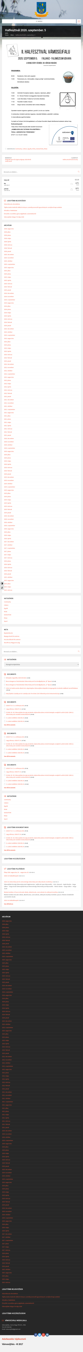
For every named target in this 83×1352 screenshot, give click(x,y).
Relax (45, 149)
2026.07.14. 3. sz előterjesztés (15, 705)
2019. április (7, 503)
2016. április (7, 564)
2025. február (8, 287)
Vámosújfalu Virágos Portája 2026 (14, 217)
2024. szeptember (9, 300)
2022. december (9, 364)
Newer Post (8, 158)
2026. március (8, 245)
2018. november (9, 519)
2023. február (8, 358)
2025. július (7, 271)
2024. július (7, 306)
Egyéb (30, 149)
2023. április (7, 351)
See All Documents (9, 725)
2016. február (8, 571)
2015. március (8, 590)
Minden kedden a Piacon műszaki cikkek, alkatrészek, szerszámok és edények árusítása (31, 892)
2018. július (7, 532)
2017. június (7, 551)
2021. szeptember (9, 409)
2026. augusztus (9, 229)
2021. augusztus (9, 412)
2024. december (9, 293)
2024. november (9, 296)
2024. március (8, 319)
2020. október (8, 445)
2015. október (8, 577)
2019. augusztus (9, 490)
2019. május (7, 500)
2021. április (7, 425)
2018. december (9, 516)
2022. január (7, 396)
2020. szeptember (9, 448)
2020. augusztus (9, 451)
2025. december (9, 254)
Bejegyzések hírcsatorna (11, 636)
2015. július (7, 584)
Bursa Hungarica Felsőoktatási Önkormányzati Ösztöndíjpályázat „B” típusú (29, 681)
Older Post (74, 158)
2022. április (7, 387)
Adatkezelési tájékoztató (14, 1338)
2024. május (7, 313)
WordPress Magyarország (12, 643)
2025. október (8, 261)
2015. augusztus (9, 580)
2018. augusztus (9, 529)
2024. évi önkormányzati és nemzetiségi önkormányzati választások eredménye (28, 882)
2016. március (8, 567)
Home (7, 35)
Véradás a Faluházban (10, 210)
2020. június (7, 458)
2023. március (8, 354)
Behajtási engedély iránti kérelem (16, 678)
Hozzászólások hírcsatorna (12, 639)
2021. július (7, 416)
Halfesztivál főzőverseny (70, 159)
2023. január (7, 361)
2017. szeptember (9, 548)
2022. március (8, 390)
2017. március (8, 558)
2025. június (7, 274)
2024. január (7, 325)
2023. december (9, 329)
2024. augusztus (9, 303)
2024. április (7, 316)
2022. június (7, 380)
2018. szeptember (9, 525)
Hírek (12, 35)
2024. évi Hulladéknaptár (11, 900)
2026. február (8, 248)
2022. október (8, 371)
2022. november (9, 367)
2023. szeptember (9, 335)
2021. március (8, 429)
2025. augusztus (9, 267)
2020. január (7, 474)
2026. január (7, 251)
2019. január (7, 513)
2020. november (9, 442)
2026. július (7, 232)
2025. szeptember (9, 264)
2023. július (7, 342)
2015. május (7, 587)
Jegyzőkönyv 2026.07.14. (13, 709)
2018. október (8, 522)
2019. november (9, 480)
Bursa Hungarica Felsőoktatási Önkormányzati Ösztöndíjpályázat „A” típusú (29, 685)
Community (18, 149)
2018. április (7, 538)
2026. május (7, 238)
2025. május (7, 277)
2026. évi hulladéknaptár (11, 876)
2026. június (7, 235)
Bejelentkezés (8, 633)
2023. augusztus (9, 338)
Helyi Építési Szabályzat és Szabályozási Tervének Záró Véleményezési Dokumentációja (32, 693)
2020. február (8, 471)
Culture (25, 149)
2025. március (8, 284)
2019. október (8, 484)
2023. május (7, 348)
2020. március (8, 467)
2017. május (7, 555)
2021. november (9, 403)
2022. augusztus (9, 377)
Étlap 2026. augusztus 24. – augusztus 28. (16, 872)
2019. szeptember (9, 487)
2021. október (8, 406)
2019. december (9, 477)
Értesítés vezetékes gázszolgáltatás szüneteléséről (20, 214)
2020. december (9, 438)
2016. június (7, 561)
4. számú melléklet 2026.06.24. (15, 718)
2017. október (8, 545)
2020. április (7, 464)
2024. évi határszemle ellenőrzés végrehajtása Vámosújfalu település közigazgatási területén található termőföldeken (42, 688)
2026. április (7, 242)
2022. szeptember (9, 374)
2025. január (7, 290)
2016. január (7, 574)
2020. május (7, 461)
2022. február (8, 393)
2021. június (7, 419)
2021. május (7, 422)
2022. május (7, 383)
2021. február (8, 432)
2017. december (9, 542)
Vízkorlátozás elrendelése (12, 204)
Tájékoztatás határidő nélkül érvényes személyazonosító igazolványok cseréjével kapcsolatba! (33, 207)
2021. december (9, 400)
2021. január (7, 435)
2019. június (7, 496)
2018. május (7, 535)
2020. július (7, 455)
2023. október (8, 332)
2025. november (9, 258)
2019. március (8, 506)
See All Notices (8, 904)
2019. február (8, 509)
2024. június (7, 309)
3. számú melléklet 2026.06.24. (15, 721)
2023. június (7, 345)
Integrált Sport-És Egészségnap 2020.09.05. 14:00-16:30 (18, 160)
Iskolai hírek (39, 149)
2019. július (7, 493)
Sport (5, 621)
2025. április (7, 280)
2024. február (8, 322)
